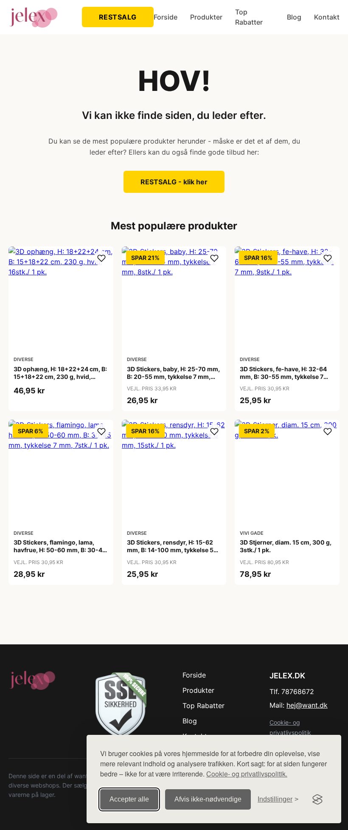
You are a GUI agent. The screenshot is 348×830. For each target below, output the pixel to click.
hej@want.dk (307, 705)
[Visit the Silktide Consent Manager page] (317, 799)
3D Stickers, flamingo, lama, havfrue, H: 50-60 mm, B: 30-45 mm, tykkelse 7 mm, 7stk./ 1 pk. (60, 550)
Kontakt (327, 17)
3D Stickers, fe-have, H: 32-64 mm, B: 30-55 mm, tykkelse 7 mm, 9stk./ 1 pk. (283, 376)
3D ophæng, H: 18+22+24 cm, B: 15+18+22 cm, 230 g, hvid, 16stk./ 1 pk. (60, 376)
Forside (165, 17)
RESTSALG (118, 17)
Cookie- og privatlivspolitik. (246, 774)
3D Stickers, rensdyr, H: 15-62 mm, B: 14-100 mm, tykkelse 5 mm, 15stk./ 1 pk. (170, 550)
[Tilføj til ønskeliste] (101, 258)
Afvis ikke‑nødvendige (207, 799)
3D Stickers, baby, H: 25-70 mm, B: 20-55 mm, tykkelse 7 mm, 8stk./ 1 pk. (173, 376)
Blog (294, 17)
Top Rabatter (249, 17)
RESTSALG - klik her (174, 182)
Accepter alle (129, 799)
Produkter (206, 17)
